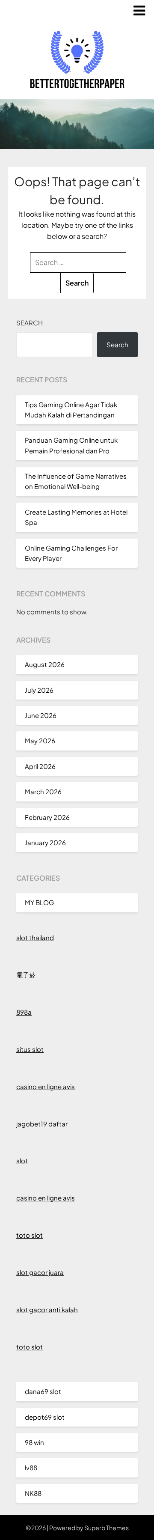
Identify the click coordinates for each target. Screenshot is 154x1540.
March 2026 (43, 791)
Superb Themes (106, 1527)
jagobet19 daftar (42, 1124)
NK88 (33, 1493)
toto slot (29, 1235)
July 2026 (39, 690)
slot (22, 1160)
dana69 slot (43, 1391)
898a (24, 1012)
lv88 (31, 1467)
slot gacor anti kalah (47, 1309)
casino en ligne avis (45, 1086)
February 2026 (47, 817)
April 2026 (40, 766)
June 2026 (40, 715)
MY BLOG (39, 902)
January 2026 (45, 842)
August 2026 (45, 664)
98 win (34, 1442)
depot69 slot (45, 1417)
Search (29, 323)
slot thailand (35, 937)
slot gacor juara (40, 1272)
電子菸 (26, 975)
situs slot (30, 1049)
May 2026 (40, 740)
